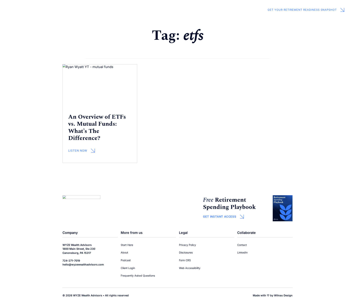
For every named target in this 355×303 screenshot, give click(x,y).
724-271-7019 (71, 260)
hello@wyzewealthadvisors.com (83, 264)
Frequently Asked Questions (138, 275)
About (124, 6)
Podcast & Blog (169, 6)
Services (145, 6)
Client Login (144, 13)
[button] (223, 217)
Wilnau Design (283, 295)
